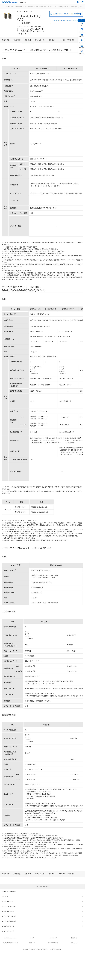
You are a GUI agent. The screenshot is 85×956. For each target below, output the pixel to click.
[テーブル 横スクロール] (42, 65)
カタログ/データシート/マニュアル (68, 20)
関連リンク (74, 938)
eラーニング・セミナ (9, 916)
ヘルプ (32, 938)
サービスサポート (8, 911)
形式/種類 (17, 40)
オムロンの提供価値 (9, 921)
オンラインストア (8, 931)
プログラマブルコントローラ (43, 7)
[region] (42, 150)
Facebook (75, 943)
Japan (22, 2)
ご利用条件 (32, 943)
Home (3, 7)
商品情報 (10, 7)
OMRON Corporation (10, 938)
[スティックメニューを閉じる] (81, 20)
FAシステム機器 (29, 7)
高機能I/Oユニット (63, 7)
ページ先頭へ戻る (42, 887)
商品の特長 (6, 40)
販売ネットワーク (8, 926)
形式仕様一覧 (39, 40)
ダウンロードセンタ (9, 906)
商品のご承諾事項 (53, 943)
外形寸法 (52, 40)
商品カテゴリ (19, 7)
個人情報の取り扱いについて (10, 943)
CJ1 (55, 7)
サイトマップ (53, 938)
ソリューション (7, 901)
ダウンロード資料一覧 (66, 40)
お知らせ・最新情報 (9, 892)
